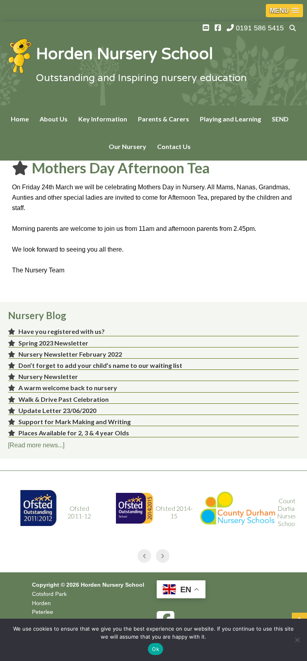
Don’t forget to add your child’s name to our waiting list (100, 365)
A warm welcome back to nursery (67, 387)
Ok (155, 649)
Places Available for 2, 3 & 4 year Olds (73, 433)
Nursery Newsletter (48, 376)
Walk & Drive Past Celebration (63, 399)
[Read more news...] (36, 445)
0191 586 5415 (259, 28)
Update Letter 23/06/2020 (57, 410)
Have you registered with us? (61, 331)
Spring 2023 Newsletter (53, 343)
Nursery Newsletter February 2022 (70, 354)
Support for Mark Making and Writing (74, 421)
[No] (297, 640)
